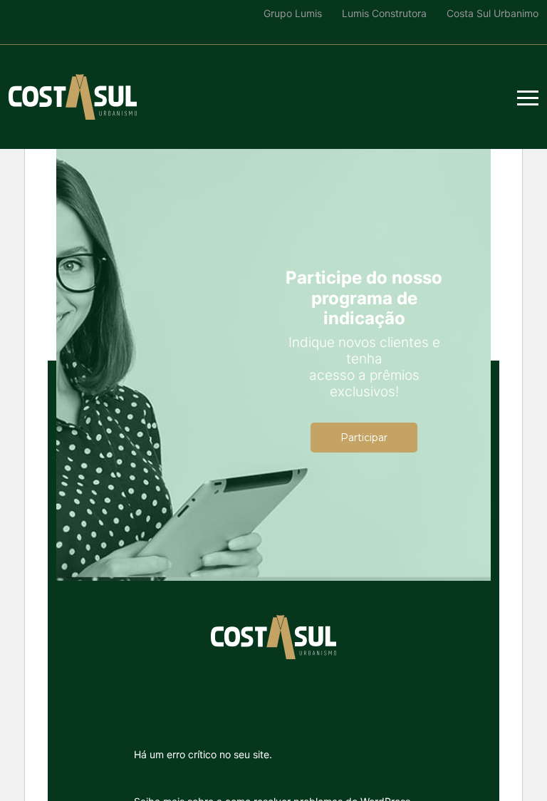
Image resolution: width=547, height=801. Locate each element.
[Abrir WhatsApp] (35, 765)
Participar (363, 437)
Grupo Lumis (293, 13)
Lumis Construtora (384, 13)
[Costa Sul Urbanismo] (73, 97)
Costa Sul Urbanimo (492, 13)
